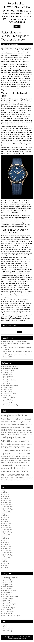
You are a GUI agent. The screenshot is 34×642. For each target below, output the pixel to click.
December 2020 (7, 550)
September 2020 (8, 556)
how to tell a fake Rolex (15, 441)
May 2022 (6, 517)
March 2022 (6, 521)
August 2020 (6, 558)
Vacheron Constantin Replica (11, 405)
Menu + (17, 26)
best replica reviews (19, 419)
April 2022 (6, 519)
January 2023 (7, 502)
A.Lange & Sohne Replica (10, 366)
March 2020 (6, 567)
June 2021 (6, 539)
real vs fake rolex (15, 453)
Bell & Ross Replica (8, 370)
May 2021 (6, 540)
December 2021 (7, 527)
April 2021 (6, 542)
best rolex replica (6, 424)
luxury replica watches (13, 447)
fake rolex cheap (12, 432)
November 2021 (7, 529)
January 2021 (7, 548)
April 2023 (6, 496)
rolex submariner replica (8, 462)
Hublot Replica (7, 382)
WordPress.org (7, 631)
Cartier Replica (7, 378)
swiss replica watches (12, 464)
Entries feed (6, 627)
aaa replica (6, 415)
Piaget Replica (7, 395)
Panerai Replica (7, 391)
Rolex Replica (12, 325)
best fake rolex (15, 415)
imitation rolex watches (17, 444)
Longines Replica (8, 387)
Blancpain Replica (8, 372)
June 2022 (6, 516)
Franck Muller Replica (9, 380)
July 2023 (5, 491)
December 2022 (7, 504)
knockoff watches (27, 444)
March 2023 (6, 498)
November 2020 (7, 552)
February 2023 (7, 500)
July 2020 (5, 560)
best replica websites (23, 422)
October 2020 (7, 554)
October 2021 (7, 531)
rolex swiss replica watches (21, 462)
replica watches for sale (10, 456)
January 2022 (7, 525)
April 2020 (6, 565)
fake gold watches (22, 430)
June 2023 (6, 493)
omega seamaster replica (16, 450)
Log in (5, 625)
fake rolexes (19, 432)
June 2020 (6, 562)
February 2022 (7, 523)
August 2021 (6, 535)
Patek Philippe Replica (9, 393)
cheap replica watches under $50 (15, 427)
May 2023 (6, 494)
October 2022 (7, 508)
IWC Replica (6, 384)
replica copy (24, 453)
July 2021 (5, 537)
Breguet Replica (7, 374)
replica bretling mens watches (17, 295)
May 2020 (6, 564)
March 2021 (6, 544)
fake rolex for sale (26, 432)
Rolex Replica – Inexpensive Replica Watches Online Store (17, 6)
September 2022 (8, 510)
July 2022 (5, 514)
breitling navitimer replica (21, 424)
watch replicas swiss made (12, 477)
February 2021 (7, 546)
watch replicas (21, 474)
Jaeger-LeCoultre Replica (10, 386)
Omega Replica (7, 389)
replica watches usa (13, 458)
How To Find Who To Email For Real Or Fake (16, 341)
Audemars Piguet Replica (10, 368)
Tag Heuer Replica (8, 401)
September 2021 (8, 533)
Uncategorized (7, 403)
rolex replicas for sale (12, 460)
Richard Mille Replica (9, 397)
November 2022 (7, 506)
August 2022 (6, 512)
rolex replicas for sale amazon (24, 460)
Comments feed (7, 629)
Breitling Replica (8, 376)
